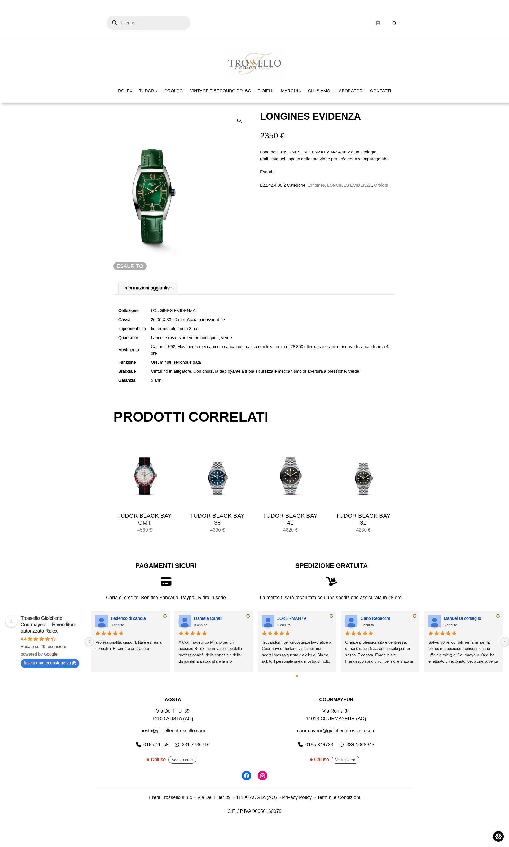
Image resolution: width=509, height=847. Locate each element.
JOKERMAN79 (291, 618)
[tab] (147, 288)
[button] (239, 121)
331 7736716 (196, 744)
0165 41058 (156, 744)
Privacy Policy (297, 797)
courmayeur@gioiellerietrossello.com (336, 730)
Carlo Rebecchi (375, 618)
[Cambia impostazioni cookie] (498, 836)
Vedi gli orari (182, 759)
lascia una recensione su (47, 663)
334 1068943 (360, 744)
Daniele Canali (208, 618)
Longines (316, 185)
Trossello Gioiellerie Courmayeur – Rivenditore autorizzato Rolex (48, 624)
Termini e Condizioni (338, 797)
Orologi (381, 185)
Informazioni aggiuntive (147, 288)
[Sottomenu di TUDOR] (156, 91)
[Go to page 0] (297, 676)
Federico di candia (128, 618)
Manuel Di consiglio (462, 618)
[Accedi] (377, 22)
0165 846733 (319, 744)
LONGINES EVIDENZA (349, 185)
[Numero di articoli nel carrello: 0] (394, 22)
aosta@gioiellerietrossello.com (173, 730)
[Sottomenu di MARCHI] (300, 91)
